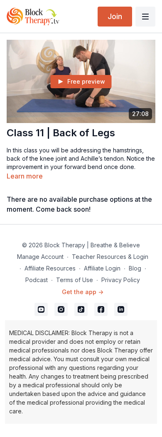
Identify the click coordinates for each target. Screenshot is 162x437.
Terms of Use (74, 279)
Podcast (36, 279)
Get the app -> (82, 291)
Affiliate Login (102, 268)
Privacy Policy (120, 279)
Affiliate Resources (50, 268)
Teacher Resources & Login (110, 256)
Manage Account (40, 256)
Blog (135, 268)
